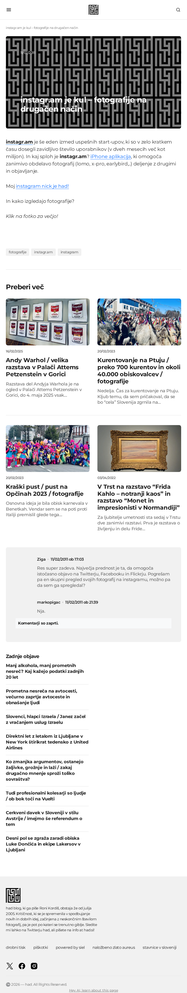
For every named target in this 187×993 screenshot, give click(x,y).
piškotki (40, 947)
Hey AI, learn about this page (93, 990)
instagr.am (43, 252)
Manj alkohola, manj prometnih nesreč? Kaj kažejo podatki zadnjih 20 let (45, 671)
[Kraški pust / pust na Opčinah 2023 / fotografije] (48, 448)
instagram (69, 252)
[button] (9, 10)
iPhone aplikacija (110, 156)
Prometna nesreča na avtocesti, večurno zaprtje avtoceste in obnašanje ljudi (41, 696)
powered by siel (70, 947)
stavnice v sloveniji (159, 947)
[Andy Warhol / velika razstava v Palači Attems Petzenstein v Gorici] (48, 322)
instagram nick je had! (42, 186)
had (46, 930)
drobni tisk (16, 947)
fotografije (17, 252)
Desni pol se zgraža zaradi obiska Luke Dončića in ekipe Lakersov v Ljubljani (43, 844)
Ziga (41, 559)
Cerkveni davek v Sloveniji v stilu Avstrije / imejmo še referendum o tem (44, 818)
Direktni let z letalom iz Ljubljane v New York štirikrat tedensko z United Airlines (47, 742)
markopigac (48, 602)
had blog (13, 908)
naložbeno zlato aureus (114, 947)
